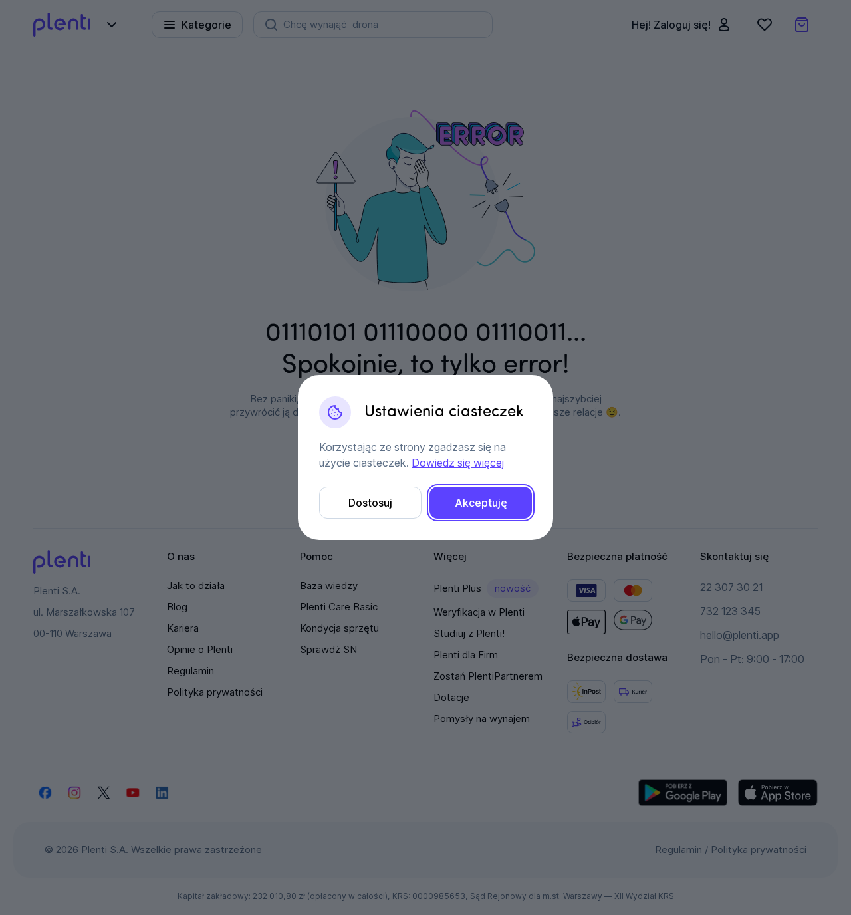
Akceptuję (481, 502)
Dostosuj (370, 502)
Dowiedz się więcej (458, 462)
